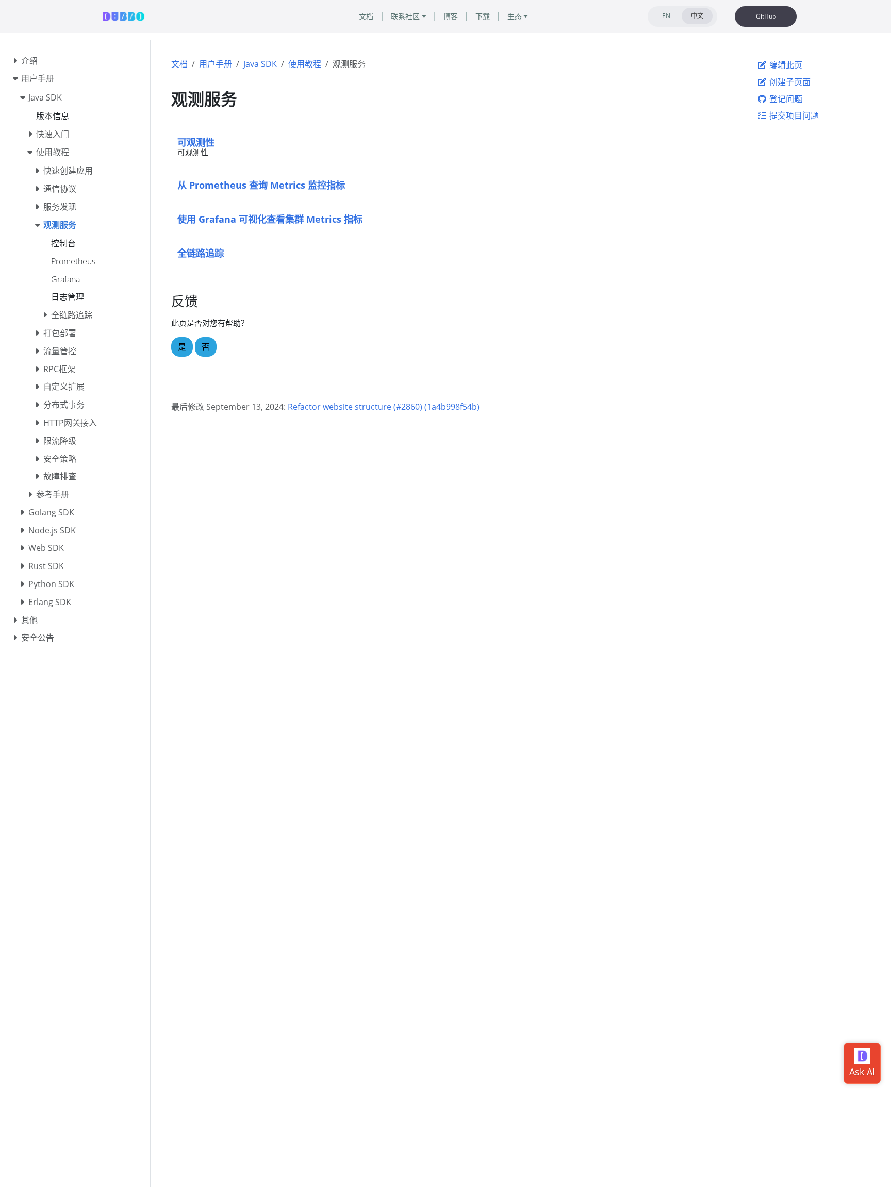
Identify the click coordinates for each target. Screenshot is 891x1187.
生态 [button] (514, 16)
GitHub (766, 16)
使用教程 (304, 64)
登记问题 (784, 99)
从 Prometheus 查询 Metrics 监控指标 (261, 184)
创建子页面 (789, 82)
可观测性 (195, 142)
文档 (179, 64)
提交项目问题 (793, 115)
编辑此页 (784, 65)
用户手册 (215, 64)
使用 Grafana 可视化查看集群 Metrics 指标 (269, 218)
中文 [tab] (697, 15)
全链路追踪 (200, 252)
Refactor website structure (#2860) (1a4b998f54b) (384, 406)
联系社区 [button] (405, 16)
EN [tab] (666, 15)
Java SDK (260, 64)
